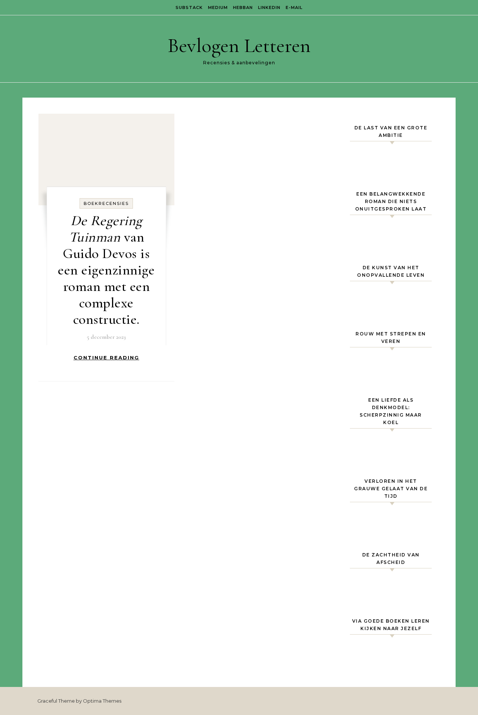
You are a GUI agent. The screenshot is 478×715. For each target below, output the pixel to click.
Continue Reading (106, 357)
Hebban (243, 7)
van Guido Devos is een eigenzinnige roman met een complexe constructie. (106, 270)
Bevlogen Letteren (239, 45)
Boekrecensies (106, 203)
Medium (218, 7)
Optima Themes (102, 701)
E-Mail (294, 7)
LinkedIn (269, 7)
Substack (189, 7)
